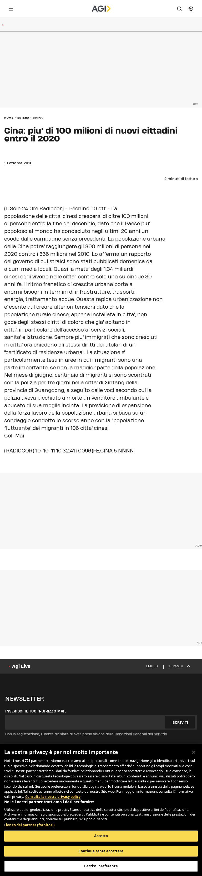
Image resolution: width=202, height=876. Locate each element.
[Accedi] (191, 8)
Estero (23, 117)
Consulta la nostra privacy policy (52, 796)
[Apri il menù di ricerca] (179, 8)
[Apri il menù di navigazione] (11, 8)
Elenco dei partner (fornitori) (29, 825)
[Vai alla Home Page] (101, 8)
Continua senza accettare (100, 851)
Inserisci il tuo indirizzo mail (36, 711)
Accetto (101, 835)
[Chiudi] (193, 752)
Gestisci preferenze (101, 866)
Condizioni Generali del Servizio (141, 734)
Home (8, 117)
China (38, 117)
